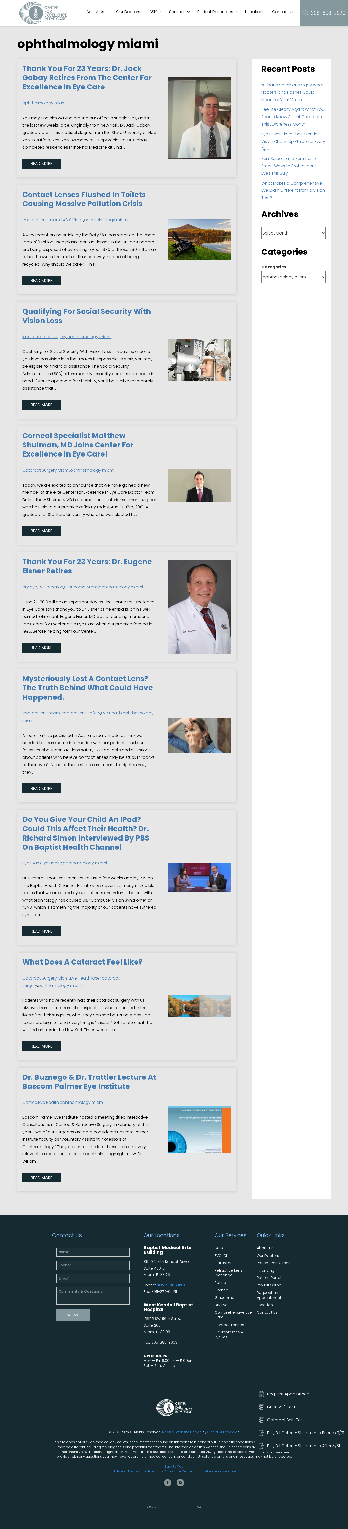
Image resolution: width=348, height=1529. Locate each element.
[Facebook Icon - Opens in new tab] (167, 1482)
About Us (95, 12)
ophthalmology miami (44, 103)
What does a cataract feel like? (82, 962)
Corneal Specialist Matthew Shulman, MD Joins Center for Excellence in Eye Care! (77, 445)
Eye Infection (50, 587)
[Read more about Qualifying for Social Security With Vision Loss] (199, 360)
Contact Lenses (229, 1325)
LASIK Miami (72, 220)
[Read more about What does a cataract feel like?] (199, 1006)
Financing (265, 1270)
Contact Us (283, 12)
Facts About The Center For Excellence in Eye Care (195, 1471)
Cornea (29, 1102)
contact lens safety (80, 713)
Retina (220, 1282)
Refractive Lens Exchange (229, 1273)
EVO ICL (221, 1255)
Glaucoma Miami (81, 587)
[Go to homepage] (42, 13)
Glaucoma (224, 1297)
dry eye (29, 587)
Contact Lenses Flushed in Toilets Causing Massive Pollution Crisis (84, 199)
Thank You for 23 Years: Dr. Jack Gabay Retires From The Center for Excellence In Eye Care (87, 78)
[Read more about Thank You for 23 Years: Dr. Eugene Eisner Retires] (199, 607)
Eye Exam (31, 863)
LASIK (152, 12)
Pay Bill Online (269, 1285)
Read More (41, 164)
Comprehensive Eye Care (233, 1315)
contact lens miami (41, 220)
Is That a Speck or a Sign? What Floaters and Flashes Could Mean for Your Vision (292, 92)
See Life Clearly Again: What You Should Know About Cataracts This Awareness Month (292, 116)
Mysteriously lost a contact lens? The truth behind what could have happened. (87, 688)
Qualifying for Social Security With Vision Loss (86, 316)
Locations (254, 12)
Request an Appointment (269, 1295)
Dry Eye (221, 1305)
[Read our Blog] (180, 1482)
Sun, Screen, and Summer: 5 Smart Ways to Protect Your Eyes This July (288, 166)
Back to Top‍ (174, 1466)
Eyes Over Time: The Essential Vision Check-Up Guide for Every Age (293, 141)
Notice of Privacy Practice (133, 1471)
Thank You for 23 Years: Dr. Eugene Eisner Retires (87, 566)
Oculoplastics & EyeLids (229, 1335)
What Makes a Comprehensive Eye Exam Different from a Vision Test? (293, 190)
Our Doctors (128, 12)
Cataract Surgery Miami (45, 470)
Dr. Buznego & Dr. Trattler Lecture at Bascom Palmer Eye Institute (89, 1081)
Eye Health (111, 713)
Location (265, 1305)
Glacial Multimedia (222, 1432)
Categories (273, 267)
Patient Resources (215, 12)
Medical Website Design (182, 1432)
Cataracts (224, 1263)
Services (177, 12)
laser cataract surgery (44, 337)
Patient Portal (269, 1277)
